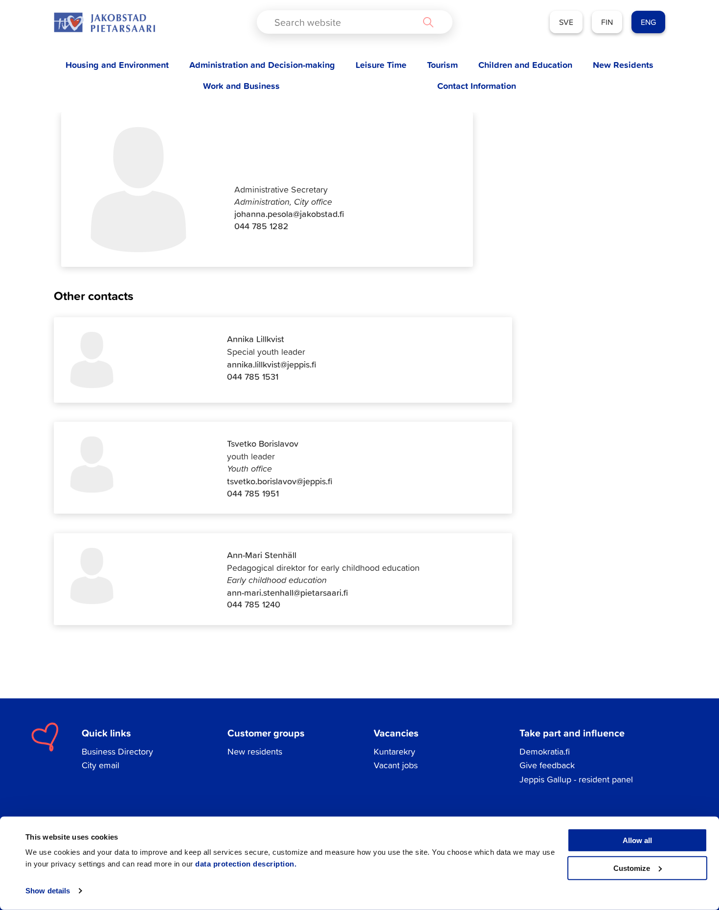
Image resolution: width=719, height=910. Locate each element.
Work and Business (241, 86)
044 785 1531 (252, 376)
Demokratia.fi (544, 751)
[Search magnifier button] (428, 22)
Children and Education (525, 65)
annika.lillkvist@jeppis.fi (271, 364)
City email (100, 765)
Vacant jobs (396, 765)
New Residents (623, 65)
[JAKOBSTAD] (104, 22)
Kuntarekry (394, 751)
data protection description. (245, 864)
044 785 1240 (253, 604)
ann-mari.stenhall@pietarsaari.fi (287, 592)
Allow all (637, 840)
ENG (648, 22)
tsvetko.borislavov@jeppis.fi (280, 481)
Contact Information (476, 86)
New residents (254, 751)
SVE (566, 22)
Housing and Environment (117, 65)
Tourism (442, 65)
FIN (607, 22)
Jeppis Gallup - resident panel (576, 779)
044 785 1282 (261, 226)
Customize (631, 868)
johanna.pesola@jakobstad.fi (289, 214)
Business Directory (117, 751)
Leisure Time (381, 65)
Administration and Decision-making (262, 65)
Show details (47, 891)
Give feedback (547, 765)
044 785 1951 (253, 493)
